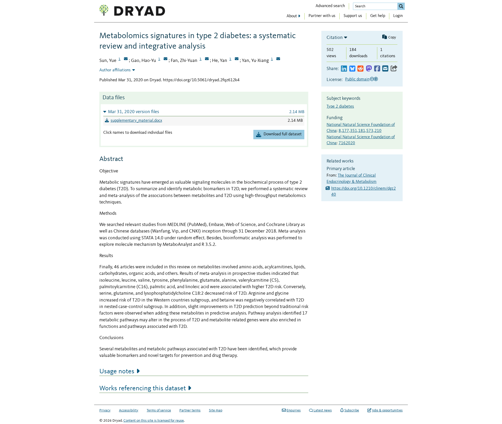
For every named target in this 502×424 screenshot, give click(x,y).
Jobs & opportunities (387, 410)
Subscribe (351, 410)
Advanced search (330, 6)
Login (398, 16)
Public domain (357, 79)
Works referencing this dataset (142, 388)
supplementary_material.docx (136, 121)
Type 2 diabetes (340, 106)
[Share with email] (385, 69)
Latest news (322, 410)
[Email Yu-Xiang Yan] (278, 59)
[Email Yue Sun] (126, 59)
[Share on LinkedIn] (344, 69)
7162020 (347, 143)
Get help (377, 16)
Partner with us (322, 16)
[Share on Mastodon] (369, 69)
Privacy (105, 410)
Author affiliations (115, 70)
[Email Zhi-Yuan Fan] (207, 59)
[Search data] (401, 6)
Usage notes (116, 371)
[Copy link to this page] (394, 68)
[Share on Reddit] (360, 69)
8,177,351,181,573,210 (360, 131)
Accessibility (128, 410)
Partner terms (190, 410)
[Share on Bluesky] (352, 69)
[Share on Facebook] (377, 69)
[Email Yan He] (236, 59)
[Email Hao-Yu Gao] (165, 59)
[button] (203, 112)
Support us (353, 16)
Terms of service (159, 410)
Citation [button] (335, 37)
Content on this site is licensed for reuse (153, 420)
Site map (215, 410)
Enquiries (294, 410)
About (292, 16)
